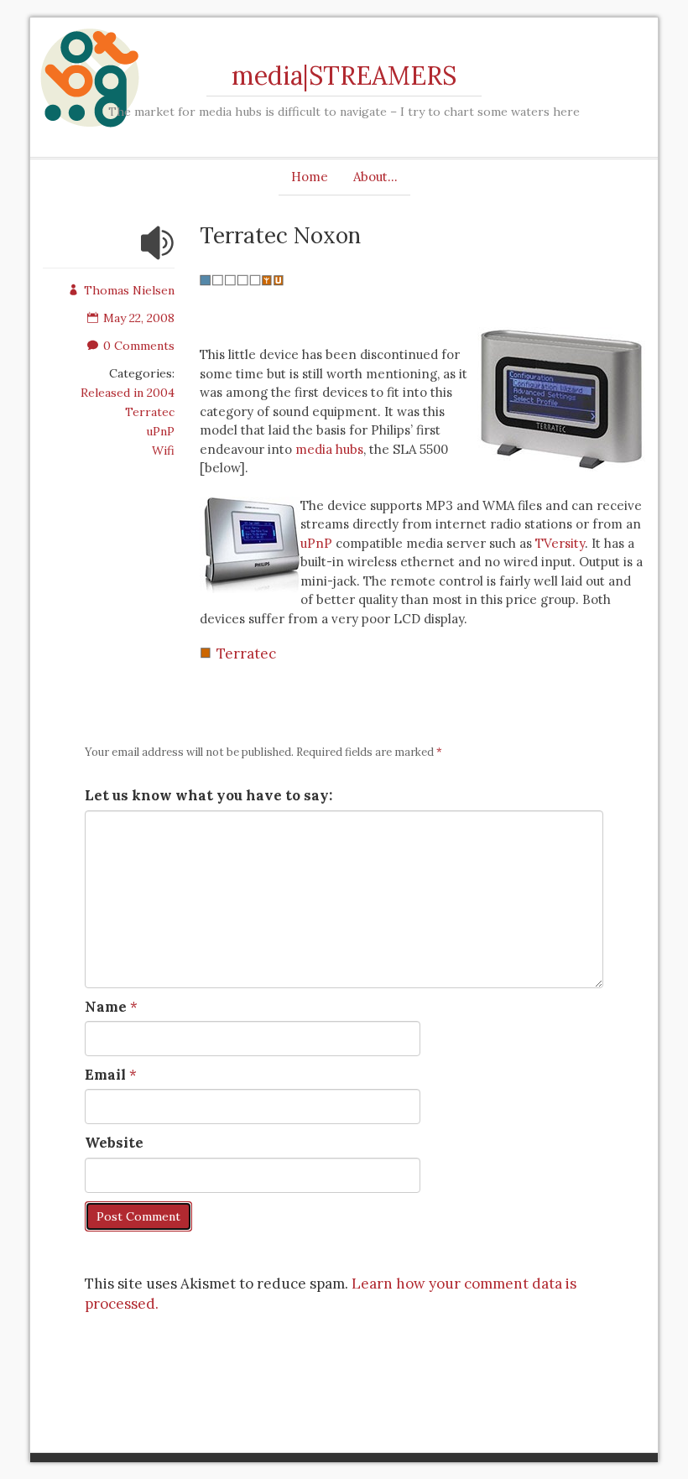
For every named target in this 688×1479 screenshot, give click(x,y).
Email (105, 1074)
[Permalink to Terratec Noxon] (158, 253)
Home (309, 177)
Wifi (163, 450)
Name (106, 1006)
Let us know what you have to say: (208, 795)
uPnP (160, 431)
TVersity (560, 543)
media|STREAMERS (344, 75)
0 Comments (139, 345)
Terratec (150, 411)
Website (114, 1142)
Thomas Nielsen (129, 290)
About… (375, 177)
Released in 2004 (128, 392)
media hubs (329, 449)
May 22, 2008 (139, 317)
